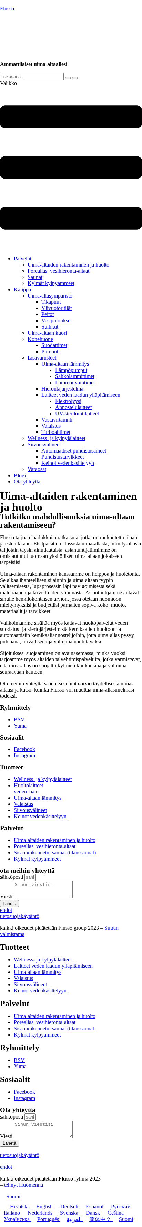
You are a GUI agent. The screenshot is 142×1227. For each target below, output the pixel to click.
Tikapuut (51, 302)
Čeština (116, 1213)
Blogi (20, 475)
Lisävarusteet (42, 358)
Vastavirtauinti (56, 420)
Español (95, 1206)
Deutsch (70, 1206)
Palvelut (22, 258)
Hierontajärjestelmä (62, 389)
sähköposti (12, 877)
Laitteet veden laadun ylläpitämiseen (80, 395)
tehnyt (23, 1185)
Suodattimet (54, 345)
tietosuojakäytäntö (19, 1155)
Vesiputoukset (56, 320)
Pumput (49, 351)
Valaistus (51, 426)
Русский (121, 1206)
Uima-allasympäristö (50, 296)
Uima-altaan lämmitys (65, 364)
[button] (71, 165)
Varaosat (37, 469)
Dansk (93, 1213)
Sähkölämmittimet (74, 376)
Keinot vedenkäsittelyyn (67, 463)
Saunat (35, 277)
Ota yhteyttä (27, 482)
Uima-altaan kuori (47, 333)
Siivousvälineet (44, 444)
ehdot (6, 1167)
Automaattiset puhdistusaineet (73, 451)
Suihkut (49, 327)
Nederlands (41, 1213)
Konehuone (40, 339)
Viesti (7, 897)
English (45, 1206)
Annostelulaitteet (73, 407)
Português (48, 1219)
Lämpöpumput (71, 370)
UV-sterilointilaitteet (77, 413)
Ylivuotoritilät (56, 308)
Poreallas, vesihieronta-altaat (58, 271)
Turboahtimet (55, 432)
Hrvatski (20, 1206)
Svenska (70, 1213)
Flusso (7, 8)
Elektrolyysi (68, 401)
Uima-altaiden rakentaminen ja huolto (68, 265)
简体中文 (101, 1219)
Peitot (47, 314)
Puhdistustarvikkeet (62, 457)
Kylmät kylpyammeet (51, 283)
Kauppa (22, 289)
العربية (75, 1219)
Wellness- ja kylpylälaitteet (56, 438)
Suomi (13, 1196)
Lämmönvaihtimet (75, 382)
